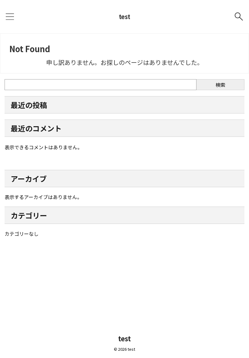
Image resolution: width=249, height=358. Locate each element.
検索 (220, 84)
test (124, 16)
